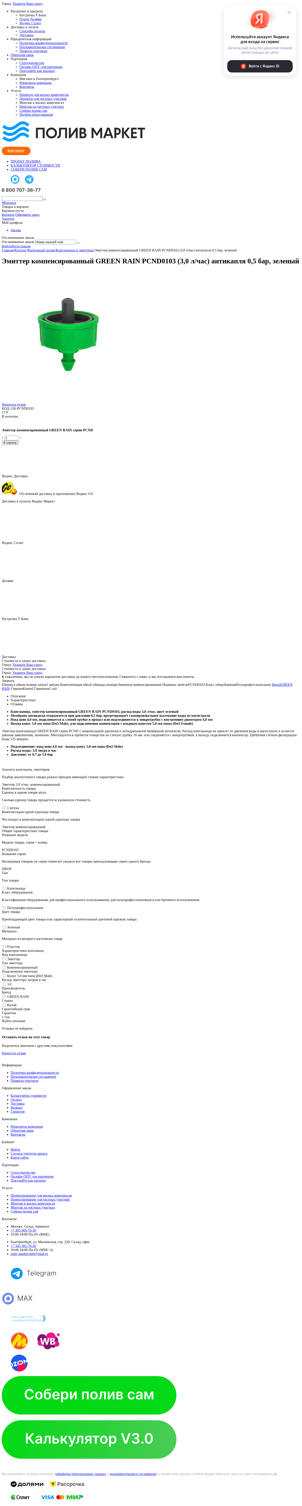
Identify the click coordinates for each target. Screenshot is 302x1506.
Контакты (26, 87)
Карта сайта (20, 1157)
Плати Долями (30, 19)
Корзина (8, 215)
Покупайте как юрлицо (37, 71)
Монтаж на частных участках (41, 106)
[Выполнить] (78, 243)
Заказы (16, 230)
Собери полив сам (33, 110)
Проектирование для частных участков (40, 1199)
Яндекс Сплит (30, 23)
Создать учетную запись (29, 1153)
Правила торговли (33, 51)
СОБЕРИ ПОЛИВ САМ (29, 169)
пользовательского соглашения (133, 1474)
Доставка (26, 35)
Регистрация (21, 246)
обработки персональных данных (80, 1474)
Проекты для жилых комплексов (44, 95)
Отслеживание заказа (18, 242)
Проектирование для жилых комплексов (41, 1195)
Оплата (16, 1099)
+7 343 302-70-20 (23, 1246)
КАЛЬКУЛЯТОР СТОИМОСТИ (35, 165)
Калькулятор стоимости (28, 1095)
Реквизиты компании (35, 83)
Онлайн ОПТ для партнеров (40, 67)
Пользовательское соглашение (42, 47)
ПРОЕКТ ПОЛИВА (26, 161)
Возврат (17, 1107)
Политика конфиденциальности (43, 43)
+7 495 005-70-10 (23, 1230)
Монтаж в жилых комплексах (33, 1203)
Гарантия (18, 1111)
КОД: (6, 408)
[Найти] (44, 199)
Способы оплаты (32, 31)
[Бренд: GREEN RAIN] (10, 422)
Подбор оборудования (36, 114)
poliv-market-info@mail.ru (29, 1254)
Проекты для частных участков (43, 99)
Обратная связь (22, 55)
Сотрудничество (31, 63)
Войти (6, 246)
